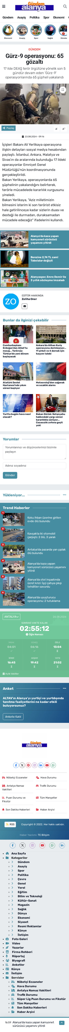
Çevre (21, 879)
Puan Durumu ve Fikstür (14, 799)
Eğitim (22, 892)
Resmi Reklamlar (29, 926)
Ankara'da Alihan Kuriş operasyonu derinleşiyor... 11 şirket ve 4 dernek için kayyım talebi (51, 349)
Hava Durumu (48, 777)
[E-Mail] (24, 306)
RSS (11, 824)
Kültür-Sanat (27, 900)
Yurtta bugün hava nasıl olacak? (17, 415)
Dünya (22, 913)
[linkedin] (62, 845)
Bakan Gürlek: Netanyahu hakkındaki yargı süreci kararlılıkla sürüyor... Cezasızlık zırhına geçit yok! (50, 420)
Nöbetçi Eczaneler (16, 777)
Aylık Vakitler (12, 673)
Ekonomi (58, 17)
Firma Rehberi (21, 952)
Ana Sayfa (18, 853)
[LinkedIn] (41, 765)
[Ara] (65, 6)
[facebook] (13, 845)
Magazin (23, 904)
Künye (22, 930)
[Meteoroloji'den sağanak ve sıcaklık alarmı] (51, 371)
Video (15, 943)
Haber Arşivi (47, 809)
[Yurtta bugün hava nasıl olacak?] (18, 402)
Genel (21, 883)
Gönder (10, 475)
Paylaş (10, 128)
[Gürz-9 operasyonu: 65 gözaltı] (34, 104)
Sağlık (21, 909)
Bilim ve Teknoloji (29, 896)
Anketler (17, 964)
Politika (34, 17)
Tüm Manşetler (48, 797)
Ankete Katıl (13, 716)
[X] (22, 765)
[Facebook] (16, 765)
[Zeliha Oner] (11, 301)
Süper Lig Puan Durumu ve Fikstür (41, 999)
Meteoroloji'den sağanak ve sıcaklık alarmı (50, 384)
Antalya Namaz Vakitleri (13, 787)
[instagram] (32, 845)
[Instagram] (34, 765)
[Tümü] (64, 495)
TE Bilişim (43, 834)
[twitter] (22, 845)
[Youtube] (47, 765)
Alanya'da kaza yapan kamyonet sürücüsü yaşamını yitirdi (33, 1024)
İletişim (22, 935)
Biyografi (18, 960)
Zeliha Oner (29, 299)
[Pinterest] (28, 765)
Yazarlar (17, 947)
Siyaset (22, 922)
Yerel (21, 887)
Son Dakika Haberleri (18, 809)
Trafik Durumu (48, 785)
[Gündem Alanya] (34, 6)
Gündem (8, 17)
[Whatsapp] (53, 765)
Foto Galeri (19, 939)
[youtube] (42, 845)
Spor (46, 17)
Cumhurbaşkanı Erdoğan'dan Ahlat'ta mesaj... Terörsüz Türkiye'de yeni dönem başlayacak (16, 351)
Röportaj (18, 956)
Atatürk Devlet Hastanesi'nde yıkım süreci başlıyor (14, 385)
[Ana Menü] (3, 6)
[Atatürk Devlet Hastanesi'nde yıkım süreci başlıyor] (18, 371)
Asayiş (21, 17)
